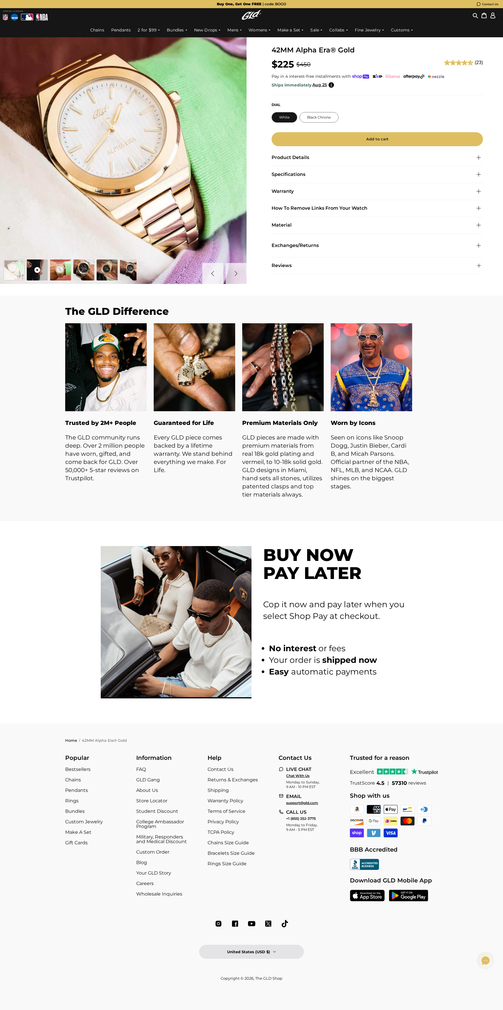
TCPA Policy (221, 832)
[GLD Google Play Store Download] (408, 896)
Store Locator (151, 801)
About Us (147, 790)
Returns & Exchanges (233, 780)
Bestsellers (78, 769)
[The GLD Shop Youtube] (251, 923)
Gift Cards (76, 842)
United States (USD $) (248, 951)
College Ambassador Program (160, 824)
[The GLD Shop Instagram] (218, 923)
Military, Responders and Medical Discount (161, 839)
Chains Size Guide (228, 842)
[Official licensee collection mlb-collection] (27, 17)
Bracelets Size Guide (231, 853)
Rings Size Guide (227, 863)
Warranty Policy (225, 801)
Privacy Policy (223, 821)
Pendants (76, 790)
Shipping (218, 790)
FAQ (141, 769)
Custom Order (152, 852)
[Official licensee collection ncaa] (14, 17)
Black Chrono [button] (319, 117)
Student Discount (157, 811)
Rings (72, 801)
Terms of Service (226, 811)
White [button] (284, 117)
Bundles (75, 811)
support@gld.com (302, 803)
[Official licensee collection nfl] (5, 17)
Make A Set (78, 832)
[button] (475, 16)
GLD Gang (148, 780)
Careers (145, 883)
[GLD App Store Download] (367, 896)
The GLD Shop (268, 978)
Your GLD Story (153, 873)
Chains (73, 780)
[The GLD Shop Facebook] (235, 923)
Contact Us (490, 4)
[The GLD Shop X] (268, 923)
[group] (251, 4)
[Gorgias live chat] (485, 960)
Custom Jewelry (84, 821)
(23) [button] (479, 62)
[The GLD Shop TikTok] (285, 923)
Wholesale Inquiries (159, 894)
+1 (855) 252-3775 (301, 818)
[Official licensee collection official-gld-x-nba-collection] (42, 17)
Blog (141, 862)
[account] (493, 16)
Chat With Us (297, 776)
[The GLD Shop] (251, 18)
